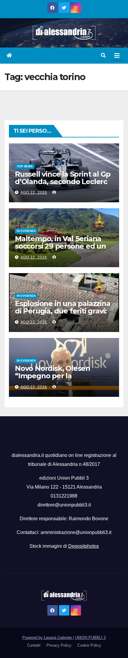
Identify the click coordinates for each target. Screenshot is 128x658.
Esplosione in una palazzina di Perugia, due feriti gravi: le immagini (62, 311)
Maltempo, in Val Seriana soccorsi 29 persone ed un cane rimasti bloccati (60, 246)
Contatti (33, 645)
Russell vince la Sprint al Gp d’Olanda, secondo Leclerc (62, 178)
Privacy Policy (58, 645)
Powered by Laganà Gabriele (47, 637)
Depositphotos (83, 546)
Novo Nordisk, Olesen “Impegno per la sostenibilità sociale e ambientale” (52, 379)
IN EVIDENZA (26, 230)
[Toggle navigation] (117, 55)
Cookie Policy (89, 645)
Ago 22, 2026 (34, 192)
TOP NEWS (25, 166)
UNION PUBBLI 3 (90, 637)
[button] (103, 55)
